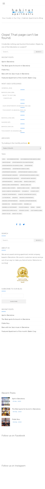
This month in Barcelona (13, 110)
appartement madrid (28, 178)
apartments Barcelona (21, 168)
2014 (3, 159)
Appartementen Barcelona (29, 175)
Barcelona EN (26, 184)
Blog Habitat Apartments (11, 191)
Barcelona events (8, 188)
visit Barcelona (36, 210)
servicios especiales (9, 210)
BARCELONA (6, 92)
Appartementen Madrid (10, 178)
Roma (33, 207)
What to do (6, 213)
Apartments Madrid (9, 172)
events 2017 (35, 191)
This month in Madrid (10, 131)
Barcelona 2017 (29, 181)
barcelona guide (23, 188)
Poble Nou (5, 70)
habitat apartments (9, 194)
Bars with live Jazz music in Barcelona (15, 74)
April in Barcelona (8, 62)
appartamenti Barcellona (27, 172)
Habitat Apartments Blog (27, 194)
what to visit (17, 213)
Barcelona (18, 181)
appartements (7, 181)
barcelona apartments (10, 184)
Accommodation (13, 159)
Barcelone (35, 188)
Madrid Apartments (26, 197)
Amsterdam (6, 162)
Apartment (28, 165)
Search (38, 51)
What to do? (8, 95)
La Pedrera (6, 197)
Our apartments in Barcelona (15, 106)
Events (6, 98)
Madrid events (17, 204)
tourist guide (24, 210)
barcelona (6, 126)
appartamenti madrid (10, 175)
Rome (38, 207)
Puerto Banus (24, 207)
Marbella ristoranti (9, 207)
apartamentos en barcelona (12, 165)
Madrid (5, 122)
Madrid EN (6, 204)
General (5, 88)
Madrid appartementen (28, 200)
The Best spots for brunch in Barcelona (16, 66)
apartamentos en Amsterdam (22, 162)
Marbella (27, 204)
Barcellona (7, 118)
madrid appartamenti (10, 200)
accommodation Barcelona (30, 159)
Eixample (25, 191)
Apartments (6, 168)
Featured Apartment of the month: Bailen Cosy (19, 78)
